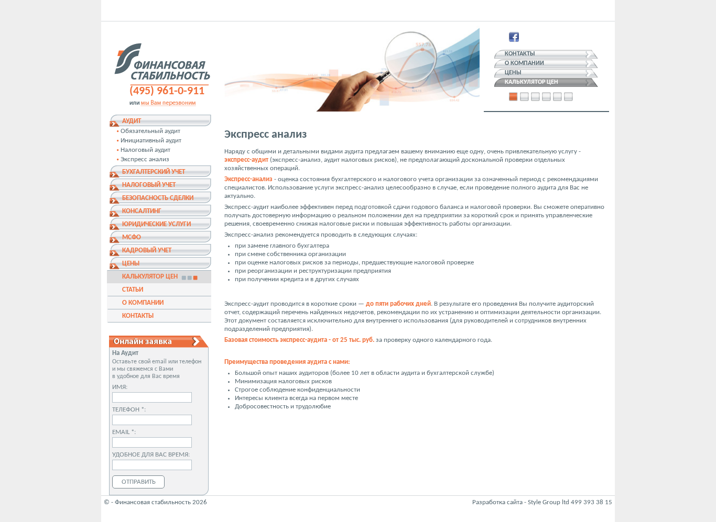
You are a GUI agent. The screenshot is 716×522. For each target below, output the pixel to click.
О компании (524, 63)
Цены (513, 73)
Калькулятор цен (531, 82)
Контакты (520, 54)
